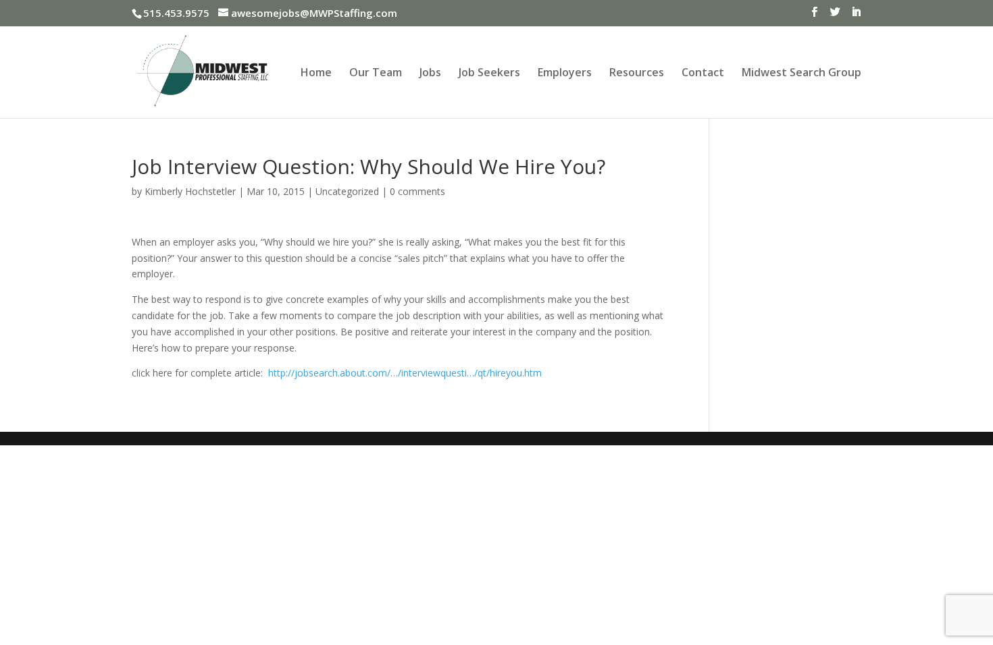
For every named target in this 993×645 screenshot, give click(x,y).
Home (316, 73)
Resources (636, 73)
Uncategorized (347, 191)
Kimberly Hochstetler (190, 191)
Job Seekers (489, 73)
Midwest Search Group (801, 73)
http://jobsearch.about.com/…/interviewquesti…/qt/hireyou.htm (405, 372)
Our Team (375, 73)
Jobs (430, 73)
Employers (565, 73)
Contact (703, 73)
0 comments (417, 191)
